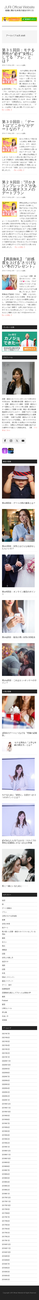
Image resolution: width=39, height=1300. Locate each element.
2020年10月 (6, 1065)
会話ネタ (5, 961)
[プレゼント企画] (19, 341)
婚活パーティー (7, 981)
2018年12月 (6, 1151)
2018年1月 (6, 1194)
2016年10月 (6, 1252)
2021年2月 (6, 1053)
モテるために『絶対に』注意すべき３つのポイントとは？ (19, 796)
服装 (3, 938)
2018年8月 (6, 1166)
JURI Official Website (19, 8)
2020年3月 (6, 1092)
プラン (4, 912)
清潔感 (4, 1020)
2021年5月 (6, 1041)
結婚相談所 (6, 989)
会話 (3, 900)
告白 (3, 946)
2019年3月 (6, 1139)
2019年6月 (6, 1127)
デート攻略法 (7, 908)
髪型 (3, 1004)
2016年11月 (6, 1248)
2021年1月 (6, 1057)
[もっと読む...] (7, 110)
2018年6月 (6, 1174)
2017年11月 (6, 1201)
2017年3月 (6, 1233)
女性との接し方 (7, 958)
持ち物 (4, 1012)
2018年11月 (6, 1155)
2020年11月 (6, 1061)
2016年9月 (6, 1256)
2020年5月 (6, 1084)
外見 (3, 973)
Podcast (5, 1000)
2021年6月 (6, 1037)
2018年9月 (6, 1162)
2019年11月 (6, 1108)
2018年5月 (6, 1178)
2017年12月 (6, 1198)
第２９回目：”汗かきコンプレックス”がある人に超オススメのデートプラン (19, 187)
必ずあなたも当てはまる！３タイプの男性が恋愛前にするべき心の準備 (19, 841)
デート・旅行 (7, 985)
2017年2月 (6, 1237)
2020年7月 (6, 1077)
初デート (5, 928)
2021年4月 (6, 1045)
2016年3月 (6, 1279)
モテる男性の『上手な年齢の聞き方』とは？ (25, 743)
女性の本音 (6, 924)
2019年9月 (6, 1116)
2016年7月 (6, 1264)
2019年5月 (6, 1131)
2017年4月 (6, 1229)
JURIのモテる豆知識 (9, 916)
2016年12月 (6, 1244)
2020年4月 (6, 1088)
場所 (3, 965)
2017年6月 (6, 1221)
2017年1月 (6, 1240)
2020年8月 (6, 1073)
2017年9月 (6, 1209)
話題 (3, 954)
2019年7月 (6, 1123)
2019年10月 (6, 1112)
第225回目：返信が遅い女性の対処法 (18, 637)
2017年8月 (6, 1213)
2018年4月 (6, 1182)
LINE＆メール (7, 1008)
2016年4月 (6, 1276)
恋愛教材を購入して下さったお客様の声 (16, 993)
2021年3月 (6, 1049)
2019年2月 (6, 1143)
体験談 (4, 950)
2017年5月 (6, 1225)
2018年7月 (6, 1170)
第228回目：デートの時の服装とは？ (18, 503)
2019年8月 (6, 1119)
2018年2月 (6, 1190)
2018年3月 (6, 1186)
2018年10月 (6, 1158)
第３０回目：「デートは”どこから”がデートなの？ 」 (18, 125)
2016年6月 (6, 1268)
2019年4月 (6, 1135)
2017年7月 (6, 1217)
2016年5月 (6, 1272)
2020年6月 (6, 1080)
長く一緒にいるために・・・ (15, 886)
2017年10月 (6, 1205)
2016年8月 (6, 1260)
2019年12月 (6, 1104)
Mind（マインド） (8, 977)
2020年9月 (6, 1069)
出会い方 (5, 1016)
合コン (4, 942)
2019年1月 (6, 1147)
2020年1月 (6, 1100)
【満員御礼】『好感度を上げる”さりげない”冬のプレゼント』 (19, 262)
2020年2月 (6, 1096)
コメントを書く (21, 65)
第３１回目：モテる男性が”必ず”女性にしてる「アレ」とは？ (18, 55)
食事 (3, 920)
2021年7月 (6, 1034)
